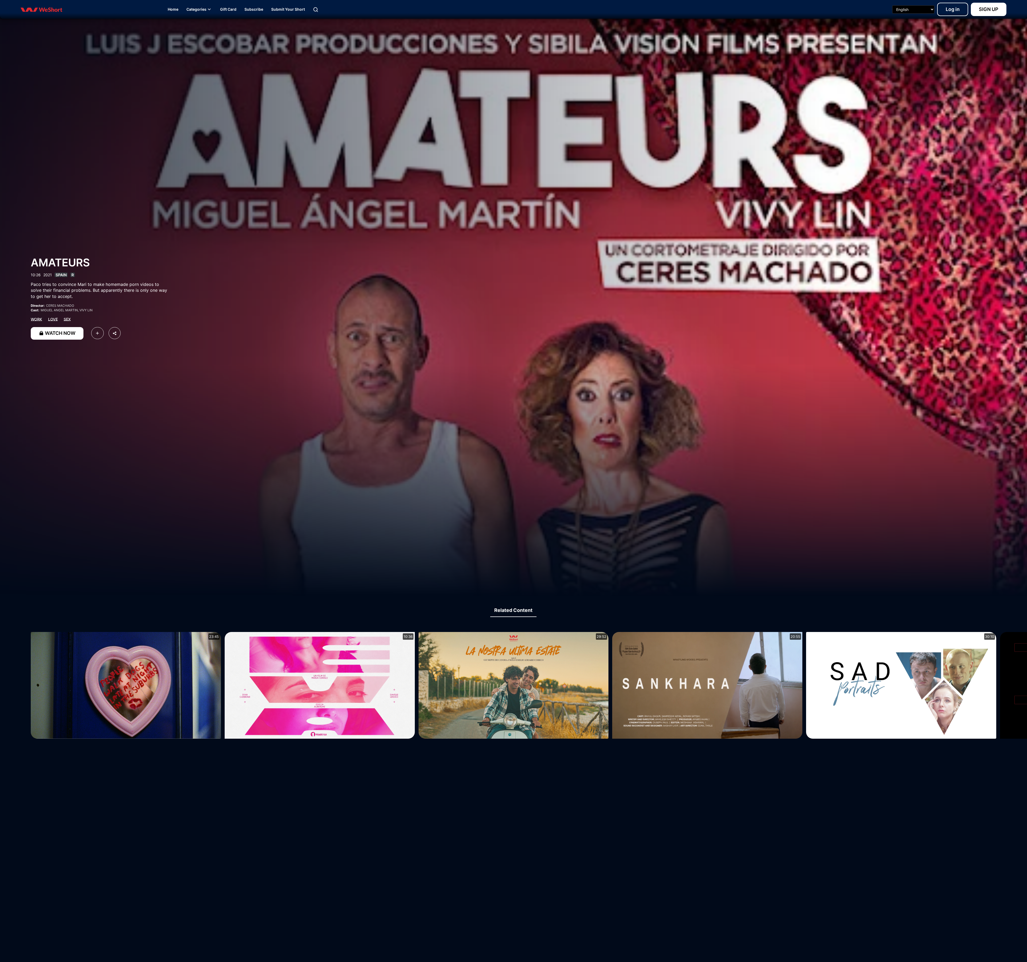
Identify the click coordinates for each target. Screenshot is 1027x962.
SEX (67, 319)
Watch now (59, 333)
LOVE (53, 319)
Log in (953, 9)
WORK (36, 319)
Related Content (513, 610)
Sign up (988, 9)
